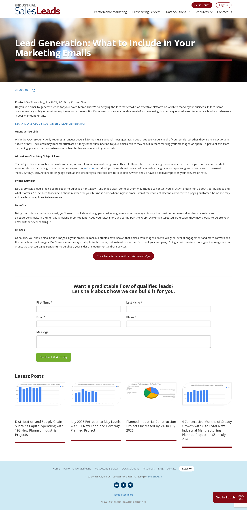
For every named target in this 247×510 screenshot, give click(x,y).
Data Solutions (176, 12)
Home (56, 468)
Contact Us (224, 12)
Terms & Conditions (123, 495)
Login (185, 468)
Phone (131, 317)
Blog (160, 468)
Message (42, 332)
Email (40, 317)
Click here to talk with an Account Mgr (123, 256)
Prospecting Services (146, 12)
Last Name (134, 302)
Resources (202, 12)
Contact (171, 468)
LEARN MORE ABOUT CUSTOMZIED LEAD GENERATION (50, 123)
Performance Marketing (110, 12)
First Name (44, 302)
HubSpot (89, 168)
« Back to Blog (25, 90)
